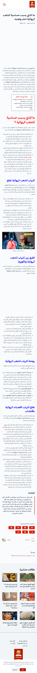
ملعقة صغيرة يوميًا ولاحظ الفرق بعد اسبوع (10, 624)
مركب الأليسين (6, 427)
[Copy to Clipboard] (18, 532)
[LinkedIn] (11, 527)
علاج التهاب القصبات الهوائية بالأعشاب (24, 107)
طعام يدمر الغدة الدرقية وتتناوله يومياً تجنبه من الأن (28, 606)
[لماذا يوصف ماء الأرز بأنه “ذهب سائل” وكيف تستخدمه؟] (9, 596)
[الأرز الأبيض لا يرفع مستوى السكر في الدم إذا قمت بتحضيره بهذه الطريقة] (27, 615)
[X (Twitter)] (25, 527)
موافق (22, 670)
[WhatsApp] (25, 532)
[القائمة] (4, 4)
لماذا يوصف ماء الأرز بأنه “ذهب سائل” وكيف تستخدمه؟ (10, 606)
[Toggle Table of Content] (31, 96)
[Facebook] (32, 527)
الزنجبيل (29, 448)
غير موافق (15, 670)
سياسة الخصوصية (22, 643)
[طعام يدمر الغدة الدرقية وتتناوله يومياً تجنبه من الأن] (27, 596)
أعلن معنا (12, 641)
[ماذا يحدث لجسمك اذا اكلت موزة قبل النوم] (9, 577)
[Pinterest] (18, 527)
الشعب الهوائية (27, 157)
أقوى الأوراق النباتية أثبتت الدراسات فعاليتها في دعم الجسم (27, 586)
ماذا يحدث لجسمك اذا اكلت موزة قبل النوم (10, 585)
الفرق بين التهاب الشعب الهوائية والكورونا (23, 103)
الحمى (12, 335)
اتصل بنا (13, 643)
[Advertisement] (18, 46)
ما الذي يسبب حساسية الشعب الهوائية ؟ (22, 99)
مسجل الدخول (23, 556)
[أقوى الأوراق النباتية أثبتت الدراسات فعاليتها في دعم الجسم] (27, 577)
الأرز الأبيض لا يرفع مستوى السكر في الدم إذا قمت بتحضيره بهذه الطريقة (27, 625)
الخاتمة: (30, 109)
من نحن (25, 646)
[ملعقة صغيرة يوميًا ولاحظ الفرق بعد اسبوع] (9, 615)
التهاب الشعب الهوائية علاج (26, 101)
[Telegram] (32, 532)
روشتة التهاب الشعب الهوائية (26, 105)
